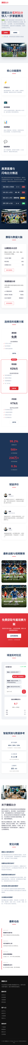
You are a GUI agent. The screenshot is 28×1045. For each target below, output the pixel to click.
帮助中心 (3, 1018)
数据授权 (3, 1029)
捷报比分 (4, 3)
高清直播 (3, 997)
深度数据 (3, 999)
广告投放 (3, 1027)
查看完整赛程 (9, 270)
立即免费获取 (14, 636)
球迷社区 (3, 1013)
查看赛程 (15, 32)
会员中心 (3, 1011)
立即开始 (14, 353)
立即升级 (14, 388)
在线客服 (3, 1034)
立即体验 (6, 32)
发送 (23, 691)
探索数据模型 (9, 303)
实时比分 (3, 995)
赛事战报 (3, 1002)
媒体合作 (3, 1031)
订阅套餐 (3, 1015)
